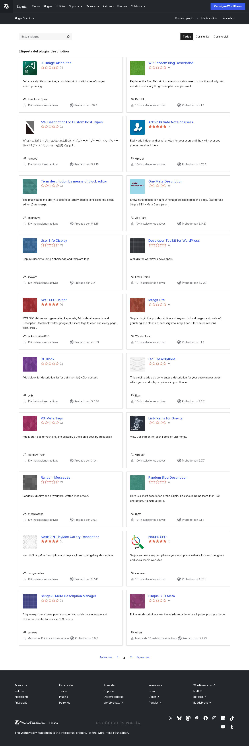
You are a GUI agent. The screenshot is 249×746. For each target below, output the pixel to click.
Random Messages (55, 477)
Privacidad (21, 702)
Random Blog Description (167, 477)
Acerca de (21, 685)
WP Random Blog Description (171, 63)
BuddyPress (202, 702)
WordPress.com (204, 685)
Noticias (19, 691)
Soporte (109, 691)
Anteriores (106, 657)
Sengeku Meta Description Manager (68, 596)
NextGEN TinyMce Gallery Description (70, 537)
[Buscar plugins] (68, 36)
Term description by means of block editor (74, 181)
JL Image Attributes (56, 63)
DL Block (47, 359)
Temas (63, 691)
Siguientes (143, 657)
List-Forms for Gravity (165, 418)
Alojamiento (22, 696)
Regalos (155, 702)
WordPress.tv (113, 702)
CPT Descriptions (162, 359)
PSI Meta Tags (52, 418)
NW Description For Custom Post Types (72, 122)
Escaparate (66, 685)
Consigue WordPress (228, 6)
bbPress (200, 696)
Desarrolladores (113, 696)
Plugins (63, 696)
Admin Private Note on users (170, 122)
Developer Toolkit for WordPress (174, 240)
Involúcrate (155, 685)
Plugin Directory (24, 18)
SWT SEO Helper (54, 300)
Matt (197, 691)
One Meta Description (165, 181)
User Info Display (54, 240)
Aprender (109, 685)
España (53, 722)
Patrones (64, 702)
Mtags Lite (156, 300)
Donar (154, 696)
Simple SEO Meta (161, 596)
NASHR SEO (157, 537)
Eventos (154, 691)
